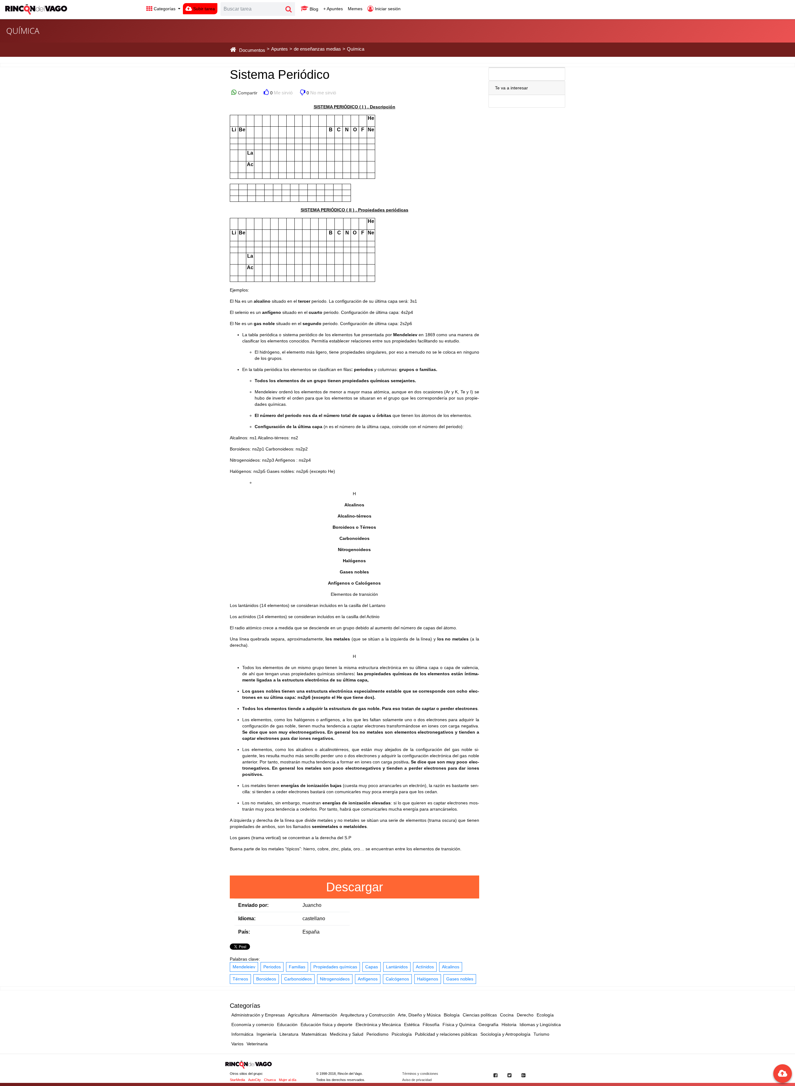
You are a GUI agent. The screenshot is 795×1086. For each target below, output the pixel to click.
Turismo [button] (541, 1034)
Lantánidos (397, 966)
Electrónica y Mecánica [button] (378, 1024)
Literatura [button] (288, 1034)
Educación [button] (287, 1024)
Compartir (247, 92)
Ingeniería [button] (266, 1034)
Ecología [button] (545, 1014)
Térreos (240, 978)
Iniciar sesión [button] (387, 8)
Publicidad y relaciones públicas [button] (446, 1034)
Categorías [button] (164, 8)
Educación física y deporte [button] (326, 1024)
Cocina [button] (507, 1014)
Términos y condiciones (420, 1073)
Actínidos (425, 966)
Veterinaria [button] (257, 1043)
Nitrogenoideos (335, 978)
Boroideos (266, 978)
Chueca (270, 1080)
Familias (297, 966)
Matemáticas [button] (314, 1034)
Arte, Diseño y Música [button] (419, 1014)
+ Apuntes (333, 8)
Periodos (272, 966)
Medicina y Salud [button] (346, 1034)
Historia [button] (509, 1024)
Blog (313, 9)
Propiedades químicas (335, 966)
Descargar (354, 887)
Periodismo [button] (377, 1034)
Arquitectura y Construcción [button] (367, 1014)
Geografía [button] (488, 1024)
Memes (355, 8)
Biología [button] (452, 1014)
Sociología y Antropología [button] (505, 1034)
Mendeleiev (244, 966)
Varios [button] (237, 1043)
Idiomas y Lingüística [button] (540, 1024)
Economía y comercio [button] (252, 1024)
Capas (371, 966)
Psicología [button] (402, 1034)
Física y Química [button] (459, 1024)
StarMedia (237, 1080)
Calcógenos (397, 978)
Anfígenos (368, 978)
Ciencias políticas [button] (480, 1014)
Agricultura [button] (298, 1014)
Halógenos (427, 978)
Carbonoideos (298, 978)
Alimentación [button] (324, 1014)
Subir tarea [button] (203, 8)
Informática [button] (242, 1034)
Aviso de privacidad (417, 1080)
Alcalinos (450, 966)
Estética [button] (412, 1024)
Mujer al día (287, 1080)
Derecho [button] (525, 1014)
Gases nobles (459, 978)
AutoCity (254, 1080)
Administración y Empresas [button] (258, 1014)
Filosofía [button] (431, 1024)
